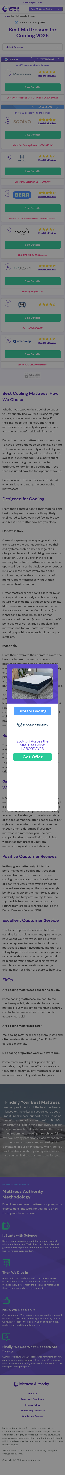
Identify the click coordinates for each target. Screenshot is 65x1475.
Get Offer (33, 757)
